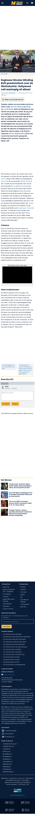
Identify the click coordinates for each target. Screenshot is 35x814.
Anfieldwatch (7, 769)
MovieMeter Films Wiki (13, 780)
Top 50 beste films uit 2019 (11, 662)
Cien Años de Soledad (24, 600)
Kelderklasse (7, 766)
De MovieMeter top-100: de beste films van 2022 (8, 366)
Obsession (6, 606)
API (28, 784)
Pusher (3, 179)
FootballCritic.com (8, 746)
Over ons (21, 778)
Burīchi (22, 594)
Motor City (6, 587)
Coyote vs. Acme (8, 609)
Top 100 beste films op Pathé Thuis (13, 654)
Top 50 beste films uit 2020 (11, 657)
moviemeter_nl (9, 737)
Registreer (4, 778)
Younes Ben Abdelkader (8, 93)
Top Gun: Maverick (17, 107)
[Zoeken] (27, 3)
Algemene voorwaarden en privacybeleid (17, 782)
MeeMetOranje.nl (8, 771)
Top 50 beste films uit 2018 (11, 659)
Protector (6, 596)
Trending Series (23, 584)
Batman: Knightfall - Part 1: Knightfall (9, 590)
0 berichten (4, 383)
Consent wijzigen (11, 784)
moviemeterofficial (10, 730)
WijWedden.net (7, 764)
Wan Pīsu (23, 607)
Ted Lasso (23, 592)
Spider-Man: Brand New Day (8, 600)
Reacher (23, 587)
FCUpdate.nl (6, 749)
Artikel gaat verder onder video (17, 265)
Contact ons (13, 778)
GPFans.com (7, 751)
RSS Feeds (21, 784)
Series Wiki (24, 780)
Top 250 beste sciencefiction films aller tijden (16, 637)
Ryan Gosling (23, 186)
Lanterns (23, 589)
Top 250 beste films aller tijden (12, 634)
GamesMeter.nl (7, 761)
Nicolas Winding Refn (17, 133)
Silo (21, 597)
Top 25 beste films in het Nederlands (14, 664)
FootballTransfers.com (10, 744)
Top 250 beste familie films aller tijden (14, 642)
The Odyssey (7, 594)
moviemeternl (8, 733)
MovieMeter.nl (7, 754)
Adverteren (29, 778)
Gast (6, 387)
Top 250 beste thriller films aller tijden (14, 639)
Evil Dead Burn (7, 604)
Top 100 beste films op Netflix (12, 649)
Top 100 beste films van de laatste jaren (15, 647)
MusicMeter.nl (7, 756)
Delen (4, 95)
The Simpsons (24, 604)
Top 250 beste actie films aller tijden (14, 644)
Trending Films (5, 584)
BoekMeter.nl (7, 759)
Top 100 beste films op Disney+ (12, 652)
